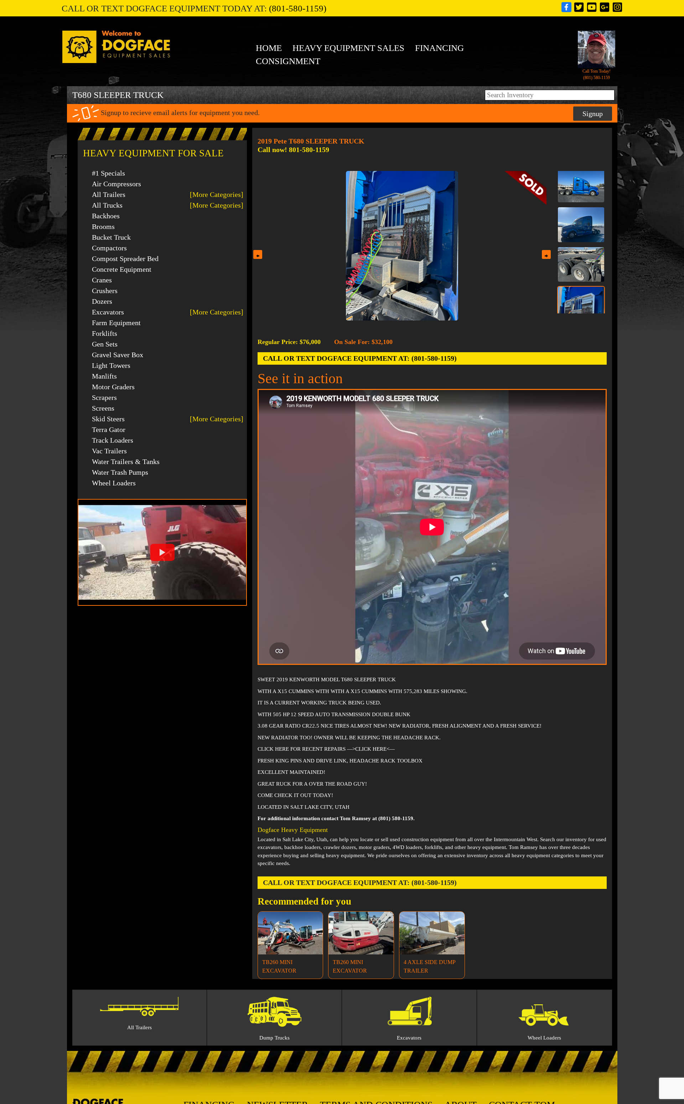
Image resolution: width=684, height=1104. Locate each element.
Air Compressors (116, 184)
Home (269, 48)
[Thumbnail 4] (581, 228)
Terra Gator (108, 429)
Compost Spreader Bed (125, 258)
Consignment (288, 61)
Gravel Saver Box (117, 355)
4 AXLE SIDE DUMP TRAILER (429, 966)
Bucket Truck (111, 237)
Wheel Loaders (114, 483)
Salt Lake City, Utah (305, 839)
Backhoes (106, 216)
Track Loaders (112, 440)
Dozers (102, 301)
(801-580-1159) (297, 8)
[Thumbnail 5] (581, 281)
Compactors (109, 248)
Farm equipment (116, 323)
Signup (592, 114)
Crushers (105, 291)
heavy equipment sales (348, 48)
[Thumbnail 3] (581, 189)
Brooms (103, 226)
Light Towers (111, 365)
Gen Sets (105, 344)
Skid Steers (108, 419)
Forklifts (104, 333)
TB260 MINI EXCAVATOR (279, 966)
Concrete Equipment (121, 269)
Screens (103, 408)
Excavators (108, 312)
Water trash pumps (120, 472)
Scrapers (104, 397)
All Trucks (107, 205)
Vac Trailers (109, 451)
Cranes (102, 280)
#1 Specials (108, 173)
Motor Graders (113, 387)
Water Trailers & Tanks (126, 461)
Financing (439, 48)
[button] (162, 552)
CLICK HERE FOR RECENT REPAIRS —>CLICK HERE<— (326, 749)
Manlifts (104, 376)
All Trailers (108, 194)
